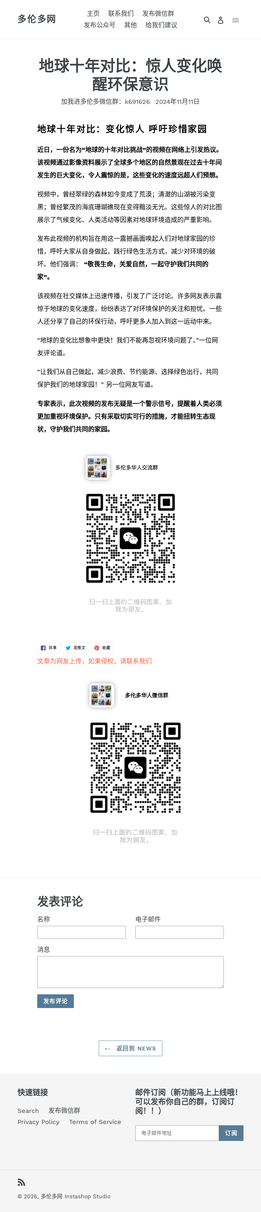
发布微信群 (64, 1110)
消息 (43, 950)
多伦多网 (37, 19)
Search (28, 1110)
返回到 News (135, 1048)
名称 (43, 919)
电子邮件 (148, 919)
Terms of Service (95, 1122)
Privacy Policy (39, 1122)
